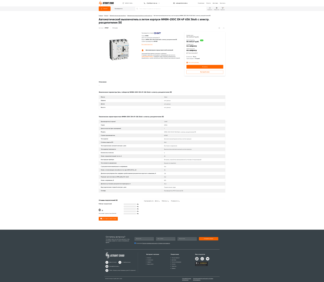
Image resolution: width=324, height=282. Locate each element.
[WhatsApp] (202, 258)
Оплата (208, 3)
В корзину (205, 66)
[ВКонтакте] (207, 258)
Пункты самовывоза (176, 262)
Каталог (105, 8)
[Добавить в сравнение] (219, 28)
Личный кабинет (176, 257)
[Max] (197, 258)
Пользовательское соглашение (186, 279)
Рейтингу (164, 201)
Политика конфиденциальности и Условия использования (203, 279)
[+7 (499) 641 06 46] (124, 262)
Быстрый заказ (205, 72)
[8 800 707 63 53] (110, 262)
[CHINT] (157, 33)
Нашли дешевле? (193, 53)
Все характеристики (147, 44)
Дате (156, 201)
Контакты (222, 3)
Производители (119, 8)
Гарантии (174, 266)
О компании (201, 3)
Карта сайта (150, 264)
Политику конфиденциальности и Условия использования (156, 243)
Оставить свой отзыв (109, 218)
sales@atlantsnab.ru (181, 3)
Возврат (174, 268)
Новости (149, 262)
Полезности (174, 201)
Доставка (215, 3)
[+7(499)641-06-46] (151, 3)
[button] (208, 238)
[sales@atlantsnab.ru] (112, 266)
